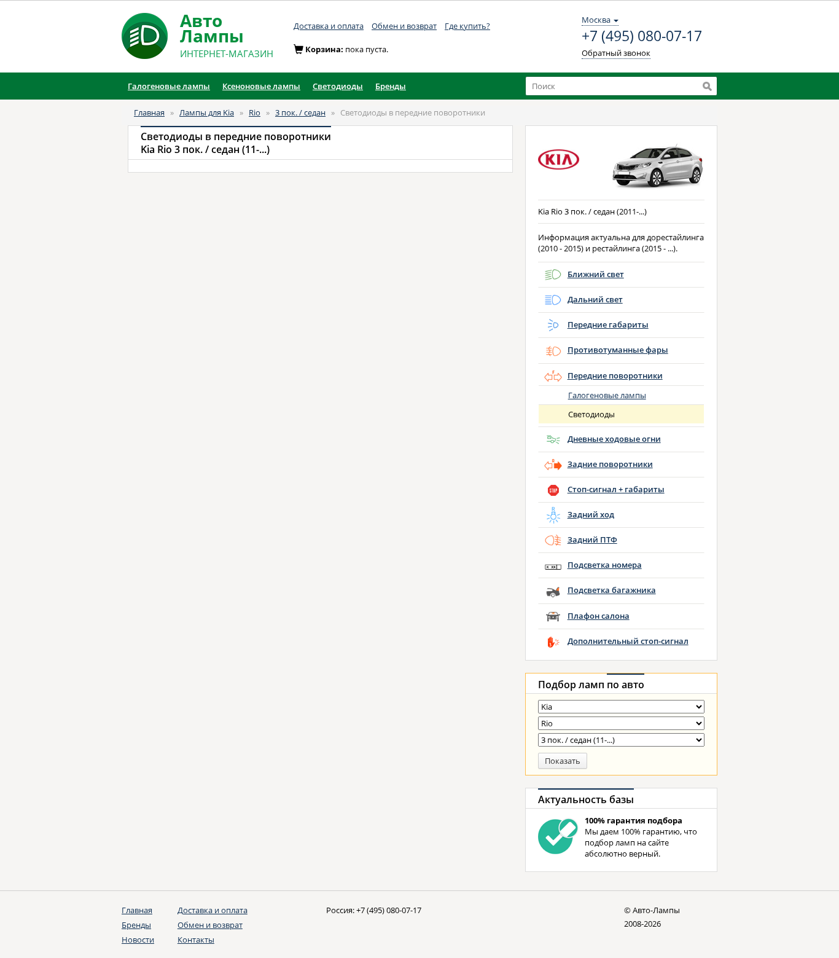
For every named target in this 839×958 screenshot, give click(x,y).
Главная (149, 112)
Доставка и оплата (329, 25)
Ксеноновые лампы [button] (261, 86)
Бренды (136, 924)
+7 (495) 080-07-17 (642, 36)
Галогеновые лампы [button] (169, 86)
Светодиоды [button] (338, 86)
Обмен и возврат (404, 25)
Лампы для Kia (206, 112)
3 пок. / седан (300, 112)
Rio (254, 112)
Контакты (196, 939)
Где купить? (467, 25)
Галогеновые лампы (607, 395)
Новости (138, 939)
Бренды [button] (390, 86)
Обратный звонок (616, 52)
